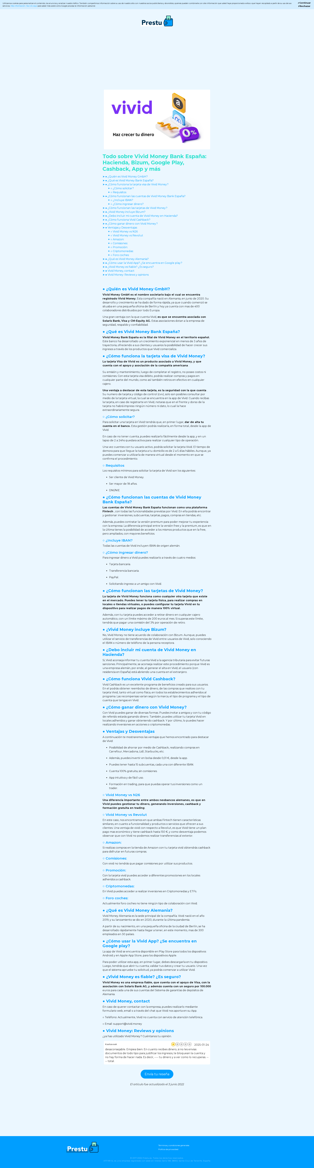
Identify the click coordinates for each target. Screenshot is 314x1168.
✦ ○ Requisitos (117, 192)
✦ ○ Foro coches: (118, 255)
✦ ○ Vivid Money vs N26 (123, 231)
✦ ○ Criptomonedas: (120, 251)
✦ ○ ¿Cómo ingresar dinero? (126, 204)
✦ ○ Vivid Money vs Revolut (125, 235)
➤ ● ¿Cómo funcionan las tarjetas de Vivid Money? (135, 208)
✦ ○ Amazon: (116, 239)
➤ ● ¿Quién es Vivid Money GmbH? (125, 176)
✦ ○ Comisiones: (118, 243)
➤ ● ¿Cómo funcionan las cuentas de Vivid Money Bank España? (144, 196)
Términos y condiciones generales (173, 1145)
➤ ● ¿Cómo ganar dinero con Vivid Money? (130, 223)
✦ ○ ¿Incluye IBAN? (120, 200)
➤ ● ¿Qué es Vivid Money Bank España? (128, 180)
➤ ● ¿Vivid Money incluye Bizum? (124, 211)
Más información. (18, 6)
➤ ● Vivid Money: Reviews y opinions (126, 274)
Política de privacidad (168, 1149)
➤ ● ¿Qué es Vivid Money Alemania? (126, 259)
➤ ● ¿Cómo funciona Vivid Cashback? (126, 219)
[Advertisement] (157, 61)
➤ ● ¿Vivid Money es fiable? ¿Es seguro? (128, 266)
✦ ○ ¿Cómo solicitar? (121, 188)
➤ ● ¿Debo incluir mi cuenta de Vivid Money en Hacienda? (140, 215)
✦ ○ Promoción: (118, 247)
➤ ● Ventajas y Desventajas (120, 227)
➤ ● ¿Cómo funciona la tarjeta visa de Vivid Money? (135, 184)
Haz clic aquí (32, 6)
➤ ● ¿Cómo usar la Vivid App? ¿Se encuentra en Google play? (142, 262)
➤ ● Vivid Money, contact (118, 270)
